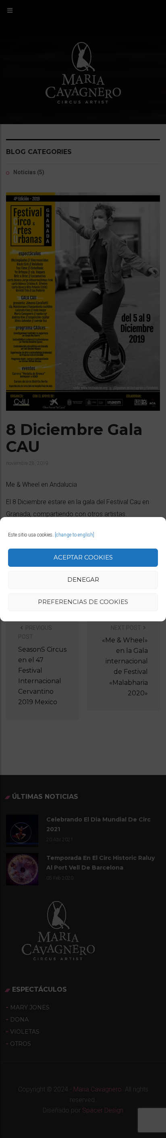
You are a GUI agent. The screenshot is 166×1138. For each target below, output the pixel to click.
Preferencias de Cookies (83, 602)
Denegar (83, 579)
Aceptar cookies (83, 557)
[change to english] (74, 535)
